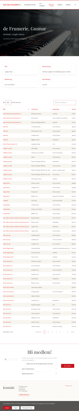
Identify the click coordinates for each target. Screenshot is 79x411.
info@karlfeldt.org (24, 394)
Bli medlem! (67, 366)
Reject (16, 408)
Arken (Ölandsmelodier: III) (10, 144)
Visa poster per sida (11, 102)
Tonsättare (34, 109)
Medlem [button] (68, 5)
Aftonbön (5, 127)
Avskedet (5, 200)
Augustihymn (6, 183)
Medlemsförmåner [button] (27, 374)
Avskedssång (6, 205)
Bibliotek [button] (51, 5)
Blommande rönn (7, 261)
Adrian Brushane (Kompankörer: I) (12, 114)
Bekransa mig (6, 235)
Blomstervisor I (7, 305)
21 (67, 332)
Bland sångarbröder (8, 248)
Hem (19, 5)
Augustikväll (6, 192)
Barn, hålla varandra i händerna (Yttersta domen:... (16, 218)
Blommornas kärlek (8, 287)
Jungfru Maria (9, 72)
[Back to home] (10, 4)
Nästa (72, 332)
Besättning (56, 109)
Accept (7, 408)
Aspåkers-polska (7, 148)
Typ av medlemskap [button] (28, 369)
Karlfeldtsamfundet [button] (30, 5)
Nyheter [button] (60, 5)
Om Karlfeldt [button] (41, 5)
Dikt (4, 109)
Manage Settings (27, 408)
